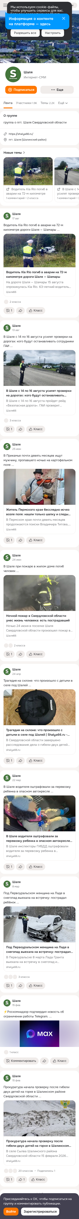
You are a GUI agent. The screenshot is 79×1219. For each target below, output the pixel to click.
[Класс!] (6, 301)
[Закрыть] (63, 18)
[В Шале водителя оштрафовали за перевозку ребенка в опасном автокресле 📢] (39, 828)
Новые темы (13, 153)
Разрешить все (25, 33)
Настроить (53, 33)
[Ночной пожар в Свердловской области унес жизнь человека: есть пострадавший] (39, 607)
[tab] (8, 102)
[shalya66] (7, 216)
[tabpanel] (39, 697)
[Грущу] (10, 645)
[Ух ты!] (10, 977)
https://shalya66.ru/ (21, 134)
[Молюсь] (15, 977)
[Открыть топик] (28, 179)
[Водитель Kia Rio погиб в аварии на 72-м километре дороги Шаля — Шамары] (39, 265)
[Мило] (6, 1052)
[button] (21, 90)
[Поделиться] (20, 310)
